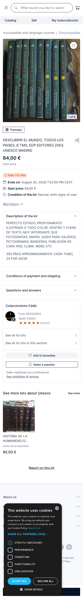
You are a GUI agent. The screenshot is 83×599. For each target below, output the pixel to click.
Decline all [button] (45, 581)
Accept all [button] (19, 581)
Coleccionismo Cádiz (21, 306)
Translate (16, 129)
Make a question (44, 364)
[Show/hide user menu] (5, 8)
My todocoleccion (65, 20)
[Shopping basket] (77, 7)
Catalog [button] (10, 20)
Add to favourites (44, 355)
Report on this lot (41, 468)
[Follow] (73, 45)
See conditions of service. (22, 376)
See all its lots (15, 335)
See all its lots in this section (26, 343)
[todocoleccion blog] (69, 547)
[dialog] (33, 549)
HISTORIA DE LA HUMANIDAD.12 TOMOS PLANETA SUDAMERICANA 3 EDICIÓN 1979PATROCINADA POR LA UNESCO (17, 438)
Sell (34, 20)
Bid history (11, 204)
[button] (41, 216)
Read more (34, 528)
